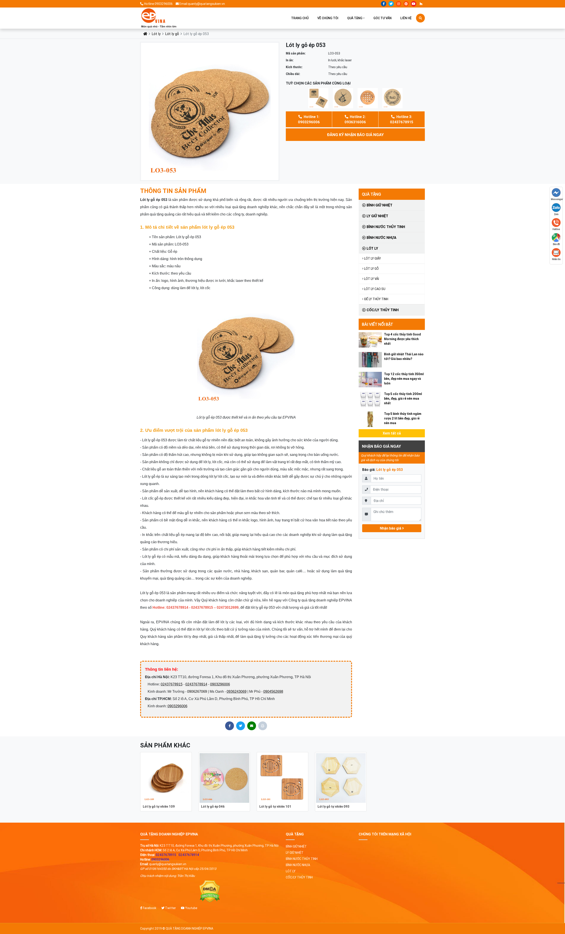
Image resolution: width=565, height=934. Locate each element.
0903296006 (220, 684)
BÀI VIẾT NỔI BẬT (377, 324)
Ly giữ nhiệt (377, 216)
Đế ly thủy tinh (376, 299)
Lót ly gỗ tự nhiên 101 (275, 807)
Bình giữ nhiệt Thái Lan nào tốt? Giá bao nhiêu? (404, 356)
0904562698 (273, 691)
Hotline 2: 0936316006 (355, 119)
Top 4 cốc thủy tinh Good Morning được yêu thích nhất (402, 339)
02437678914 (196, 684)
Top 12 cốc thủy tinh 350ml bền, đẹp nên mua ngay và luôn (404, 378)
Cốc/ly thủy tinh (382, 310)
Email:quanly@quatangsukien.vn (202, 4)
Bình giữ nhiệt (379, 205)
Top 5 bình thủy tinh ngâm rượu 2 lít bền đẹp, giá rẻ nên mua (402, 418)
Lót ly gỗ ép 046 (212, 807)
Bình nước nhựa (381, 237)
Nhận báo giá (391, 528)
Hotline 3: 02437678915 (401, 119)
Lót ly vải (371, 279)
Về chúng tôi (327, 18)
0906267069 (197, 691)
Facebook (149, 908)
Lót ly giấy (372, 258)
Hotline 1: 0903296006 (309, 119)
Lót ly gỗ (172, 34)
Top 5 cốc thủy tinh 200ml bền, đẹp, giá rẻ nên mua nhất (403, 398)
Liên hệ (406, 18)
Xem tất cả (392, 433)
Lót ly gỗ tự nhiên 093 (333, 807)
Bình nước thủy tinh (385, 227)
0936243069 (237, 691)
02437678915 (172, 684)
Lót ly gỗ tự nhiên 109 (159, 807)
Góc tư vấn (382, 18)
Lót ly (156, 34)
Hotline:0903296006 (158, 4)
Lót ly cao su (374, 289)
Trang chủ (300, 18)
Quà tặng (354, 18)
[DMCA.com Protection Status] (209, 891)
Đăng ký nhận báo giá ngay (355, 134)
